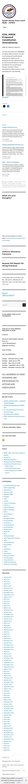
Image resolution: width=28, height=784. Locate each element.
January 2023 (8, 643)
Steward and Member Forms (12, 464)
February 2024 (8, 629)
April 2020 (7, 673)
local (18, 186)
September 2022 (9, 649)
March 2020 (7, 675)
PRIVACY (5, 293)
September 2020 (9, 667)
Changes (6, 496)
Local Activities (8, 520)
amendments (11, 183)
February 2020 (8, 678)
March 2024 (7, 627)
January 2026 (8, 590)
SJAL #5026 (7, 553)
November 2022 (9, 647)
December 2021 (8, 658)
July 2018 (6, 717)
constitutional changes (15, 185)
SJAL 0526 (22, 186)
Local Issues (7, 523)
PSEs (5, 547)
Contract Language (9, 503)
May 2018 (7, 721)
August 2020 (8, 669)
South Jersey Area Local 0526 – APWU (13, 21)
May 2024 (7, 623)
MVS (5, 533)
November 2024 (9, 616)
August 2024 (8, 621)
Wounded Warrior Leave (12, 468)
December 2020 (8, 664)
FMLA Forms (9, 466)
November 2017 (8, 734)
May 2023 (7, 634)
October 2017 (8, 737)
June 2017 (7, 745)
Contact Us (7, 457)
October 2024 (8, 619)
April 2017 (7, 750)
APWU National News (12, 427)
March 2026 (7, 586)
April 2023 (7, 636)
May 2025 (7, 603)
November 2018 (8, 708)
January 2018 (8, 730)
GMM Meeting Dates (10, 459)
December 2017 (8, 732)
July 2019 (6, 691)
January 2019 (8, 704)
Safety (6, 551)
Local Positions (8, 527)
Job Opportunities (9, 518)
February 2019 (8, 702)
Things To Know (9, 555)
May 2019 (7, 695)
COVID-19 (7, 505)
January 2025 (8, 612)
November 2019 (8, 682)
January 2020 (8, 680)
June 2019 (7, 693)
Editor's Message (9, 509)
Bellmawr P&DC (8, 494)
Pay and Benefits (9, 542)
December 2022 (8, 645)
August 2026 (8, 577)
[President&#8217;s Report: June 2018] (13, 134)
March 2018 (7, 726)
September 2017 (9, 739)
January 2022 (8, 656)
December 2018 (8, 706)
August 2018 (7, 715)
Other (5, 540)
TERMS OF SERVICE (8, 295)
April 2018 (7, 724)
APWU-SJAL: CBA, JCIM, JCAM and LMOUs (13, 765)
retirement (7, 549)
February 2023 (8, 640)
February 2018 (8, 728)
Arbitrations (7, 490)
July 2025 (6, 599)
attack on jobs (8, 492)
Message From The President (13, 462)
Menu (4, 27)
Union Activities (9, 560)
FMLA (5, 512)
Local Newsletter (9, 525)
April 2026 (7, 584)
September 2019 (9, 686)
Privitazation (8, 544)
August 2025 (8, 597)
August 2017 (7, 741)
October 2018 (8, 710)
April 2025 (7, 605)
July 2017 (6, 743)
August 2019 (7, 689)
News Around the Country (12, 538)
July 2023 (6, 632)
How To (6, 516)
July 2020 (6, 671)
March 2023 (7, 638)
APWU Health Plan (9, 488)
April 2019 (7, 697)
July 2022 (6, 651)
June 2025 (7, 601)
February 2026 (8, 588)
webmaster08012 (8, 181)
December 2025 (8, 592)
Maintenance (8, 529)
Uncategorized (8, 558)
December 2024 (8, 614)
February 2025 (8, 610)
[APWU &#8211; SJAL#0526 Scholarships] (13, 169)
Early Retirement (9, 507)
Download (5, 97)
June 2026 (7, 581)
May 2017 (6, 748)
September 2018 (9, 713)
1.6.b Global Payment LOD (12, 485)
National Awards (9, 536)
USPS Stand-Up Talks (10, 564)
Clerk (5, 498)
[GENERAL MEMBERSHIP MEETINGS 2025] (13, 151)
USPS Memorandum (10, 562)
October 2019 (8, 684)
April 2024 (7, 625)
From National (8, 514)
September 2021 (9, 662)
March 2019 (7, 699)
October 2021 (8, 660)
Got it (18, 782)
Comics (6, 501)
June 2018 (7, 719)
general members (12, 186)
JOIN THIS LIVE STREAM (11, 414)
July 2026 (7, 579)
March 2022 (7, 654)
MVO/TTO (7, 531)
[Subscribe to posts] (3, 440)
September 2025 (9, 594)
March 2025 (7, 608)
